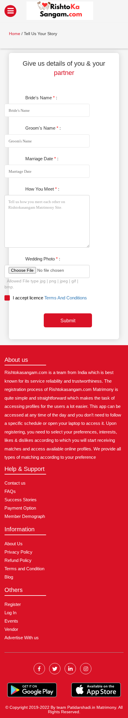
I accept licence (50, 297)
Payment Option (20, 507)
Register (12, 604)
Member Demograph (24, 516)
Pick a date (84, 171)
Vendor (11, 629)
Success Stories (20, 499)
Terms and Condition (24, 568)
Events (11, 620)
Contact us (15, 483)
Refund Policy (18, 560)
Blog (8, 576)
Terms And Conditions (65, 297)
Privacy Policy (18, 551)
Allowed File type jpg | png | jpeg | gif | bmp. (41, 284)
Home (14, 33)
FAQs (10, 491)
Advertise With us (21, 637)
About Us (13, 543)
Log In (10, 612)
